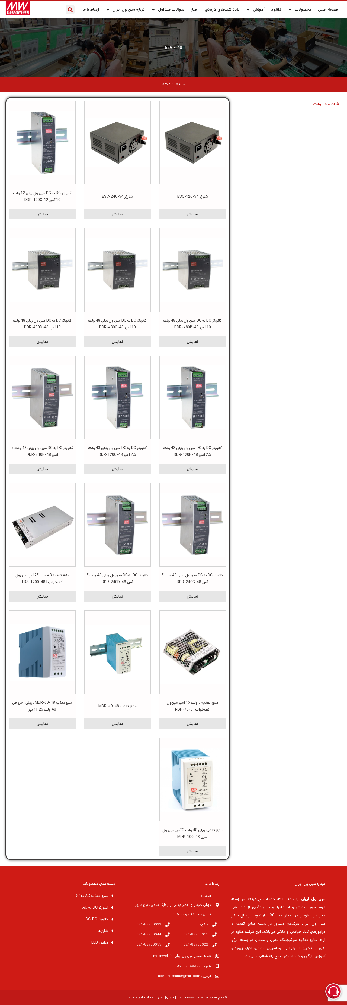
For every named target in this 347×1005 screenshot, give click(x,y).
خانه (182, 84)
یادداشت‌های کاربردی (222, 9)
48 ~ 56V (173, 48)
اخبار (194, 9)
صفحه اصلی (328, 9)
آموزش (259, 9)
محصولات (303, 9)
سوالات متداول (171, 9)
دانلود (276, 9)
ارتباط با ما (90, 9)
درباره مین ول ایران (129, 9)
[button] (70, 9)
